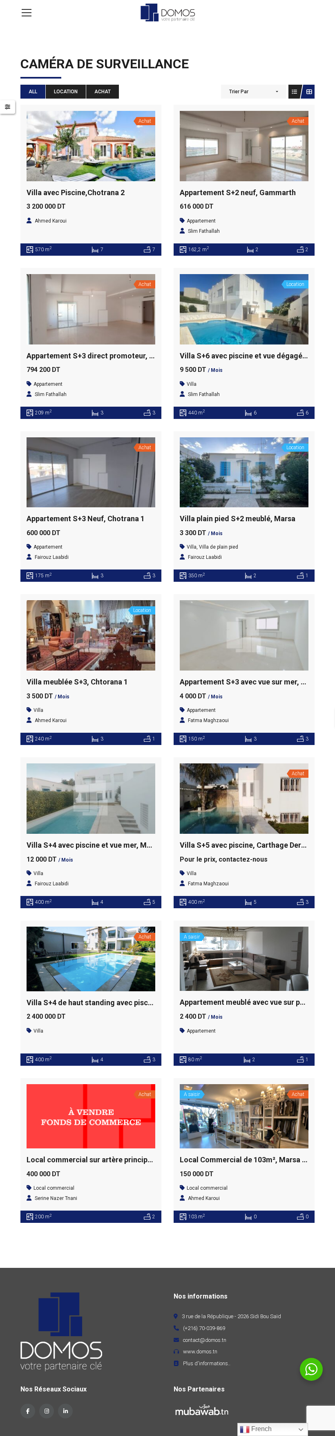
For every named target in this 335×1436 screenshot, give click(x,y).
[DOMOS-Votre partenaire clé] (167, 12)
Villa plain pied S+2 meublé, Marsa (237, 518)
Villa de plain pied (218, 547)
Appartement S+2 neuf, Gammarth (238, 192)
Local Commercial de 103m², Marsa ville (248, 1159)
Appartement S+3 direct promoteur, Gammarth (106, 355)
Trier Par (238, 92)
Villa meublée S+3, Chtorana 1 (77, 681)
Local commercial (54, 1188)
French (261, 1428)
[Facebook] (27, 1411)
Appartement (201, 221)
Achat (102, 92)
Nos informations (201, 1296)
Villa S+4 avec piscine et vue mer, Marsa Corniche (110, 845)
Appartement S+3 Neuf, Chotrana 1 (86, 518)
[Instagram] (46, 1411)
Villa (192, 384)
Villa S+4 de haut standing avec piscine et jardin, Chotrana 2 (128, 1002)
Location (66, 92)
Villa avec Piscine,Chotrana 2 (76, 192)
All (33, 92)
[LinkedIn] (65, 1411)
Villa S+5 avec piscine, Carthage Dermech (250, 845)
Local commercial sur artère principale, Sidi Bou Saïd (117, 1159)
